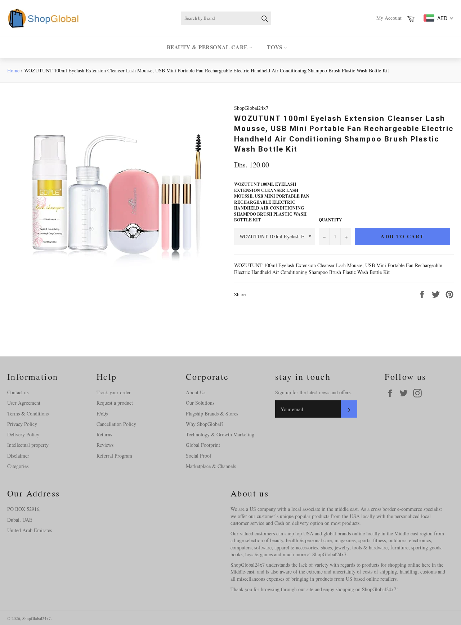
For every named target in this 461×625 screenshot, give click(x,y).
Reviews (105, 444)
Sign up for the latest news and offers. (313, 392)
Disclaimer (18, 455)
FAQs (102, 413)
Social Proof (198, 455)
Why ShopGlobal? (204, 424)
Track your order (114, 392)
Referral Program (114, 455)
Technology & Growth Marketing (220, 434)
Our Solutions (200, 402)
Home (13, 70)
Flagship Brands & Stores (212, 413)
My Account (389, 17)
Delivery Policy (23, 434)
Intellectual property (28, 444)
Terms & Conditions (28, 413)
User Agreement (23, 402)
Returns (104, 434)
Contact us (17, 392)
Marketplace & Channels (211, 466)
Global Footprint (203, 444)
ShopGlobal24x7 (36, 618)
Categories (17, 466)
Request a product (115, 402)
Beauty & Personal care (208, 47)
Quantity (330, 220)
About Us (195, 392)
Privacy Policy (22, 424)
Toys (275, 47)
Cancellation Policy (116, 424)
